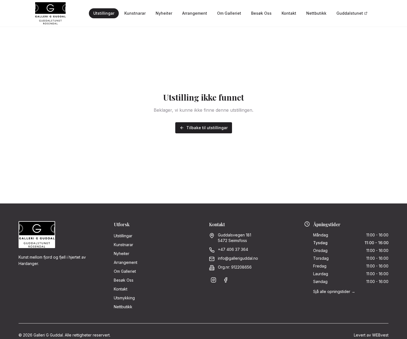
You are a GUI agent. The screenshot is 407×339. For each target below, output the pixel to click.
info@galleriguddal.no (238, 258)
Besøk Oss (261, 13)
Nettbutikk (316, 13)
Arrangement (194, 13)
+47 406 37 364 (233, 249)
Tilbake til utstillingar (207, 127)
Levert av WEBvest (371, 335)
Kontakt (289, 13)
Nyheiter (164, 13)
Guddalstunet (349, 13)
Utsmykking (124, 297)
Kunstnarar (135, 13)
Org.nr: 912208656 (235, 267)
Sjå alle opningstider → (334, 291)
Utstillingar (103, 13)
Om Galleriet (229, 13)
